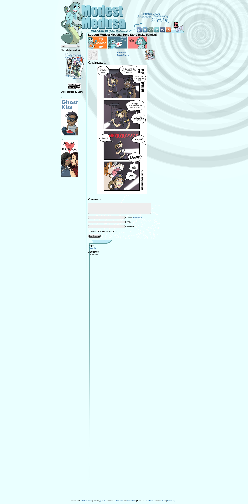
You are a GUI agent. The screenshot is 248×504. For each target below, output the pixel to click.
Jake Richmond (86, 501)
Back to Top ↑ (172, 501)
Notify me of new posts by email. (104, 231)
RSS (164, 501)
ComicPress (131, 501)
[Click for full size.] (122, 193)
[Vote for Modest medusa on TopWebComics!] (74, 88)
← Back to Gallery (121, 55)
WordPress (119, 501)
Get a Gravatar (137, 217)
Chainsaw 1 (122, 52)
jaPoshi (103, 501)
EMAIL (128, 222)
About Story (93, 248)
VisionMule (149, 501)
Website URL (130, 227)
